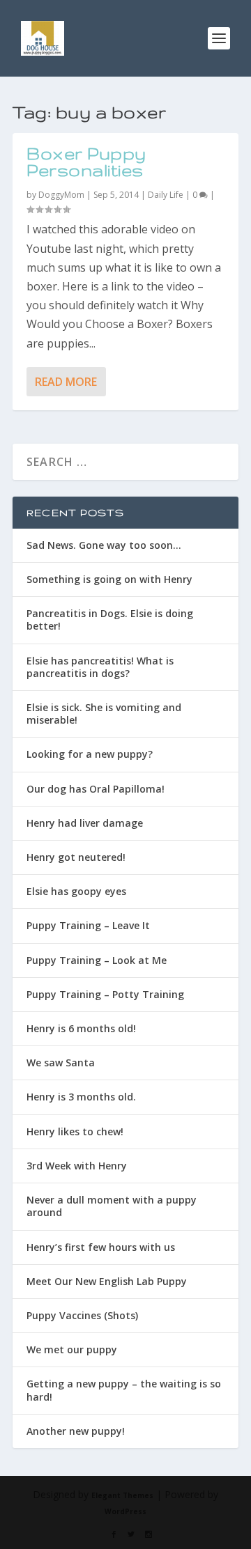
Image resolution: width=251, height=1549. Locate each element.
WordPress (125, 1511)
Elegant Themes (122, 1495)
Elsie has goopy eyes (76, 891)
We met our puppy (71, 1349)
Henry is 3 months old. (81, 1096)
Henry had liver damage (84, 823)
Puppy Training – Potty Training (105, 994)
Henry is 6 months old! (81, 1028)
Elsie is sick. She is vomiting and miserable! (103, 713)
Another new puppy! (75, 1431)
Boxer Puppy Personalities (86, 162)
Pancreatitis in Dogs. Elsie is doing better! (109, 619)
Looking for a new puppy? (89, 754)
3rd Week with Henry (76, 1165)
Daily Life (165, 195)
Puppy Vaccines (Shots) (82, 1315)
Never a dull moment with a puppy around (111, 1206)
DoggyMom (61, 195)
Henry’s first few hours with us (100, 1247)
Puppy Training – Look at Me (96, 960)
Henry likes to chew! (74, 1131)
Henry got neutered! (76, 857)
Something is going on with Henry (109, 579)
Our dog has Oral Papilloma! (95, 788)
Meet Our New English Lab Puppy (106, 1281)
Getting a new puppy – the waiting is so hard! (123, 1390)
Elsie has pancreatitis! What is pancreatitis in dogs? (100, 667)
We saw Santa (60, 1062)
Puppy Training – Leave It (88, 925)
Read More (66, 381)
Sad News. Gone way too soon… (103, 545)
